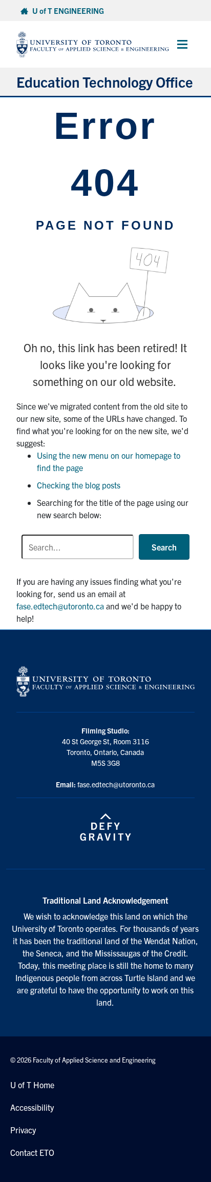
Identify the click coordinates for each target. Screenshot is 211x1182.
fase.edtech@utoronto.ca (60, 606)
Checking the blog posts (78, 485)
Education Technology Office (104, 81)
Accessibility (32, 1107)
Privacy (23, 1130)
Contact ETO (32, 1152)
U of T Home (32, 1084)
